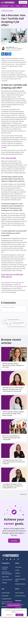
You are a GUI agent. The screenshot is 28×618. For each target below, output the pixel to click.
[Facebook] (3, 559)
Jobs (12, 6)
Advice (18, 6)
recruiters (15, 58)
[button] (2, 54)
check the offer (10, 158)
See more (23, 494)
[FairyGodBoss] (10, 555)
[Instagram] (6, 559)
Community (4, 6)
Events (25, 6)
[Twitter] (10, 559)
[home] (8, 3)
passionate (20, 286)
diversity (8, 288)
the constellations (8, 284)
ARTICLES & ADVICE (7, 11)
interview (13, 125)
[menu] (2, 1)
